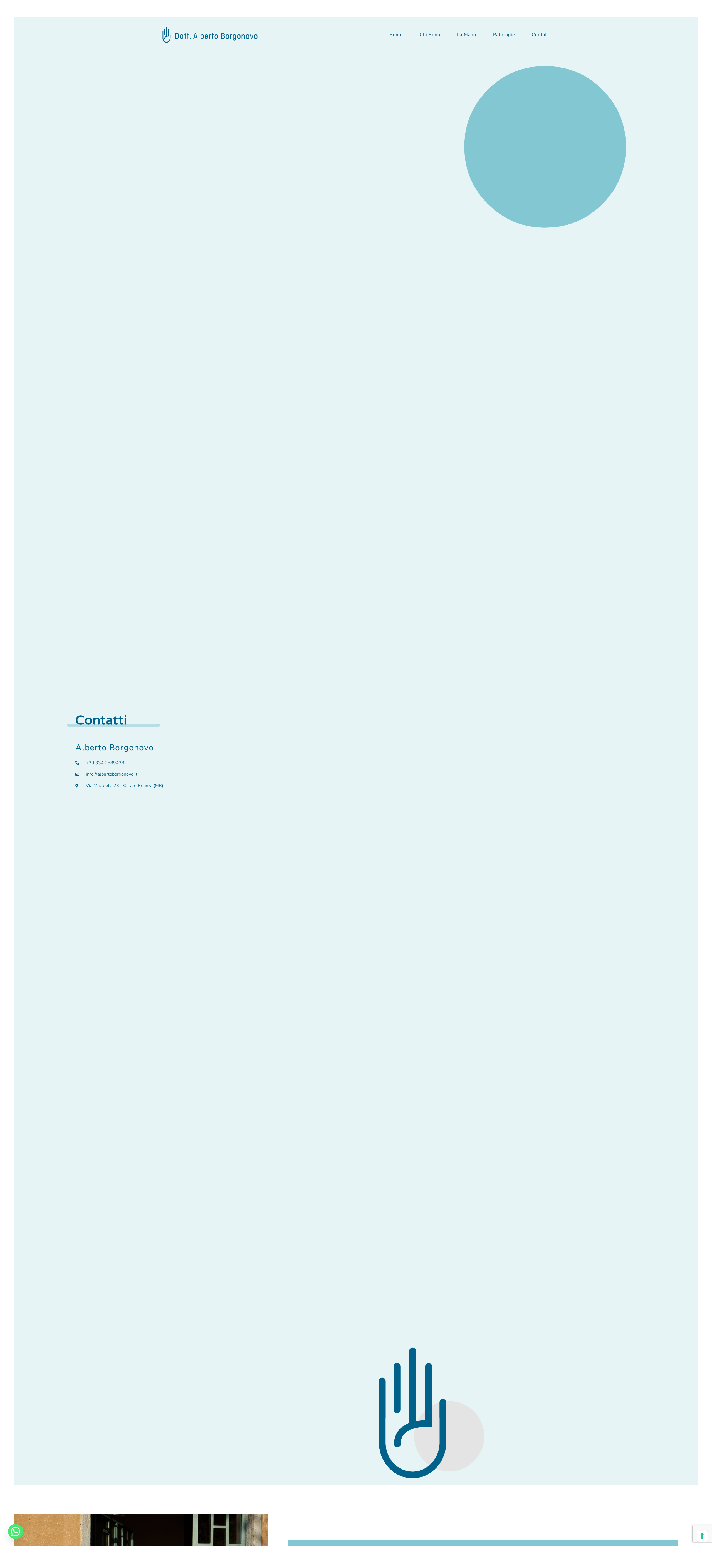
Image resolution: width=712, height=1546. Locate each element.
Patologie (504, 35)
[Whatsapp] (15, 1531)
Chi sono (430, 35)
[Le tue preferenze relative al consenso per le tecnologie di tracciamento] (702, 1536)
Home (396, 35)
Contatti (541, 35)
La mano (466, 35)
